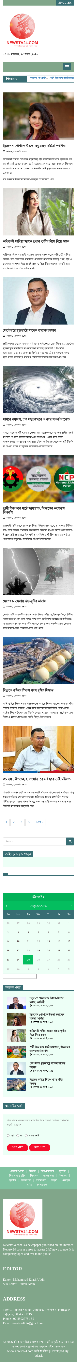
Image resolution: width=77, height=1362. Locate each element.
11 (28, 941)
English (65, 2)
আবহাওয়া (26, 1180)
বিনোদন (34, 1176)
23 (8, 959)
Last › (39, 822)
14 (58, 941)
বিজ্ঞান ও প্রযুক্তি (17, 1176)
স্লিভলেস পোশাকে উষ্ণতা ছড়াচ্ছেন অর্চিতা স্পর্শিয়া (34, 146)
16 (8, 950)
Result (39, 1147)
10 (18, 941)
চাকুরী (54, 1180)
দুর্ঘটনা (13, 1180)
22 (69, 950)
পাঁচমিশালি (41, 1180)
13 (48, 941)
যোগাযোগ (42, 1185)
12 (38, 941)
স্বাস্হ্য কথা (48, 1176)
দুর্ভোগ (62, 1171)
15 (69, 941)
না (21, 1135)
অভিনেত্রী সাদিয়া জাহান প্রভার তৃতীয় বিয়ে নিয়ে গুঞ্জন (36, 241)
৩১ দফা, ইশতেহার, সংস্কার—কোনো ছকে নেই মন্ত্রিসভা (37, 779)
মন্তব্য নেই (34, 1135)
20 (48, 950)
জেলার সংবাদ (17, 1171)
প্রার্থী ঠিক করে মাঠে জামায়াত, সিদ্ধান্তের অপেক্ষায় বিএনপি (34, 510)
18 (28, 950)
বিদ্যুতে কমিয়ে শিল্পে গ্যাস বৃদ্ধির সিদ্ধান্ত (28, 690)
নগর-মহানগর (48, 1171)
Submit (17, 1147)
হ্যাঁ (12, 1135)
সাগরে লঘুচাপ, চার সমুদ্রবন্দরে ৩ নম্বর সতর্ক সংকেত (36, 419)
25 (28, 959)
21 (58, 950)
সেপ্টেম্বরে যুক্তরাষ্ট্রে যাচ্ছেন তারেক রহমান (29, 330)
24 (18, 959)
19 (38, 950)
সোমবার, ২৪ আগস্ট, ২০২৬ (16, 151)
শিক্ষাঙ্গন (63, 1176)
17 (18, 950)
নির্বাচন (32, 1171)
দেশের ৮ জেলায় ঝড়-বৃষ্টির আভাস (24, 601)
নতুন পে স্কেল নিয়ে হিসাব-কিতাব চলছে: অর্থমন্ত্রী (47, 1000)
